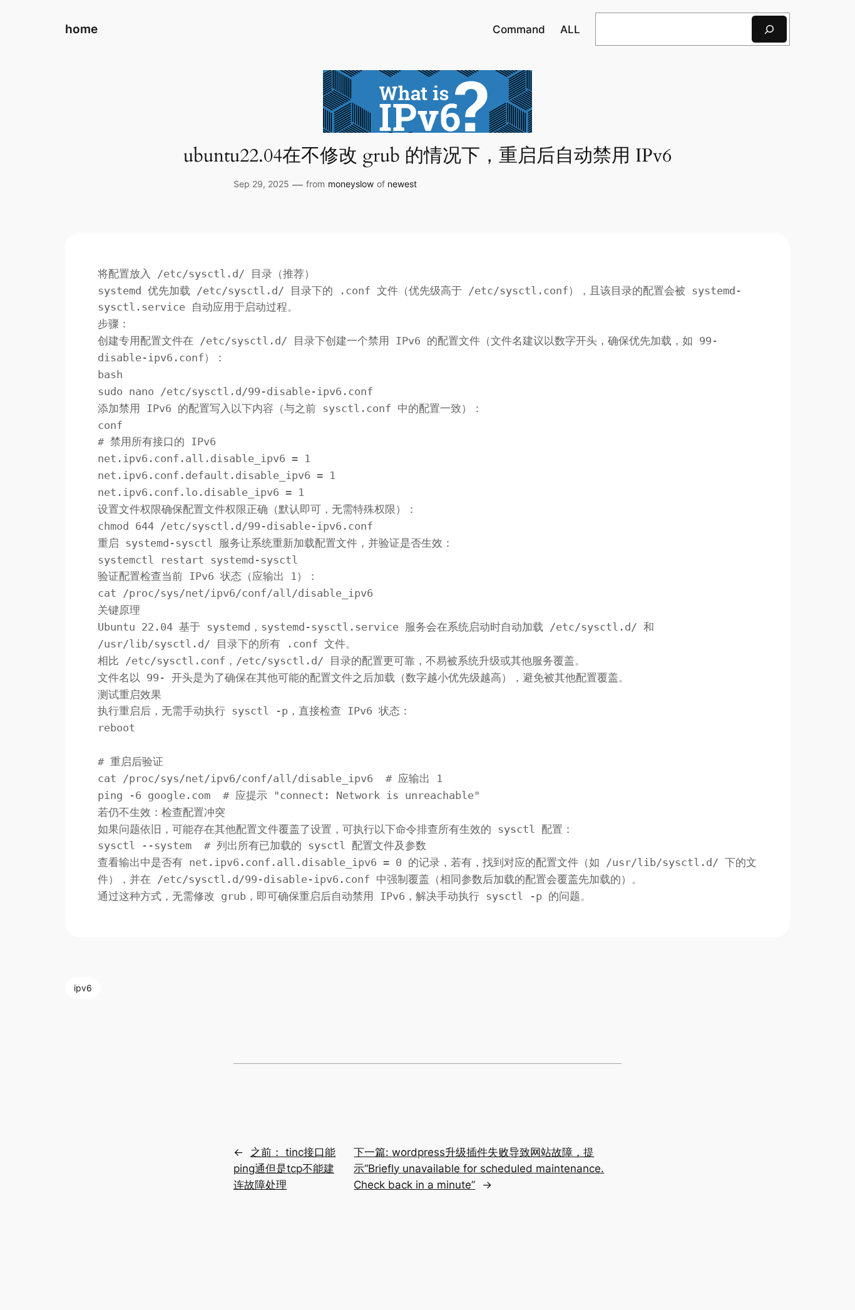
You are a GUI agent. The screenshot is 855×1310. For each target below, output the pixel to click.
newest (402, 183)
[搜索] (769, 29)
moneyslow (351, 183)
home (81, 28)
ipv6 (83, 987)
